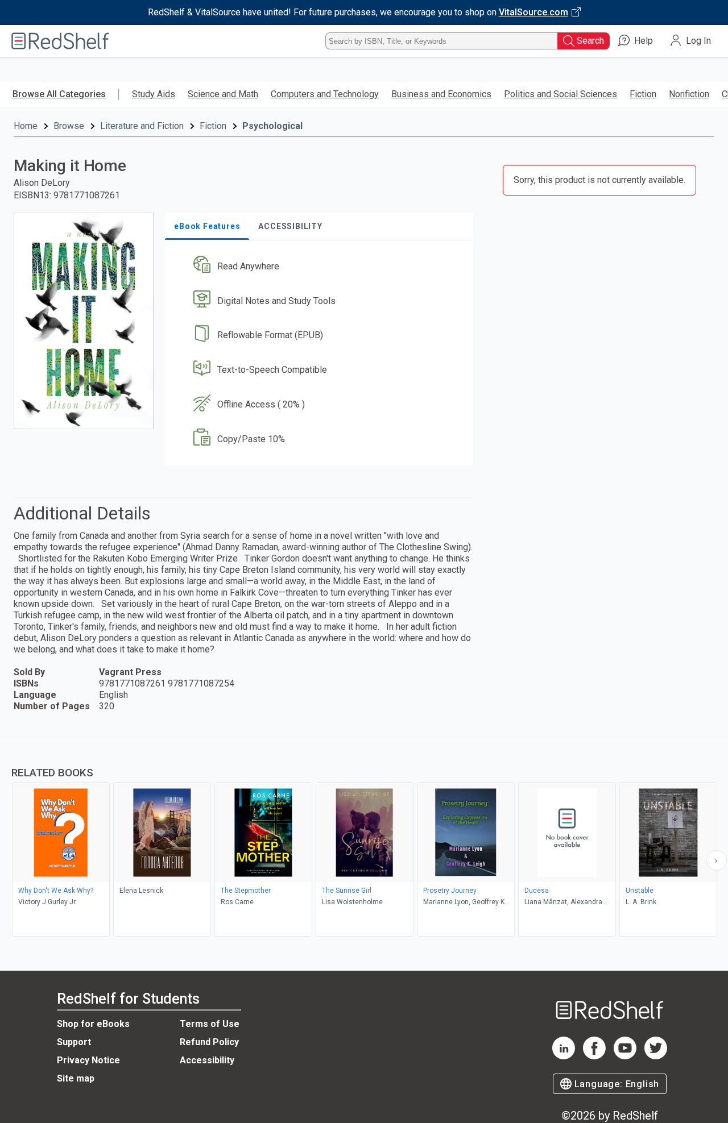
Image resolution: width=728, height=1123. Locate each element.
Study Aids (153, 94)
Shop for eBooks (93, 1023)
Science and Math (223, 94)
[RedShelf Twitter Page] (655, 1056)
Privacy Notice (88, 1060)
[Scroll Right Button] (716, 860)
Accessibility (207, 1060)
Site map (75, 1078)
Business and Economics (441, 94)
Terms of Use (209, 1023)
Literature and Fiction (142, 125)
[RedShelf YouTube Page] (625, 1056)
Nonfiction (689, 94)
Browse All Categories (59, 94)
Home (26, 125)
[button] (321, 266)
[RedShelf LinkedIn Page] (563, 1056)
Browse (68, 125)
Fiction (643, 94)
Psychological (272, 125)
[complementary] (364, 838)
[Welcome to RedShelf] (60, 41)
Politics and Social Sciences (560, 94)
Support (74, 1042)
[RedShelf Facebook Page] (594, 1056)
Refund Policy (209, 1042)
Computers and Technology (325, 94)
